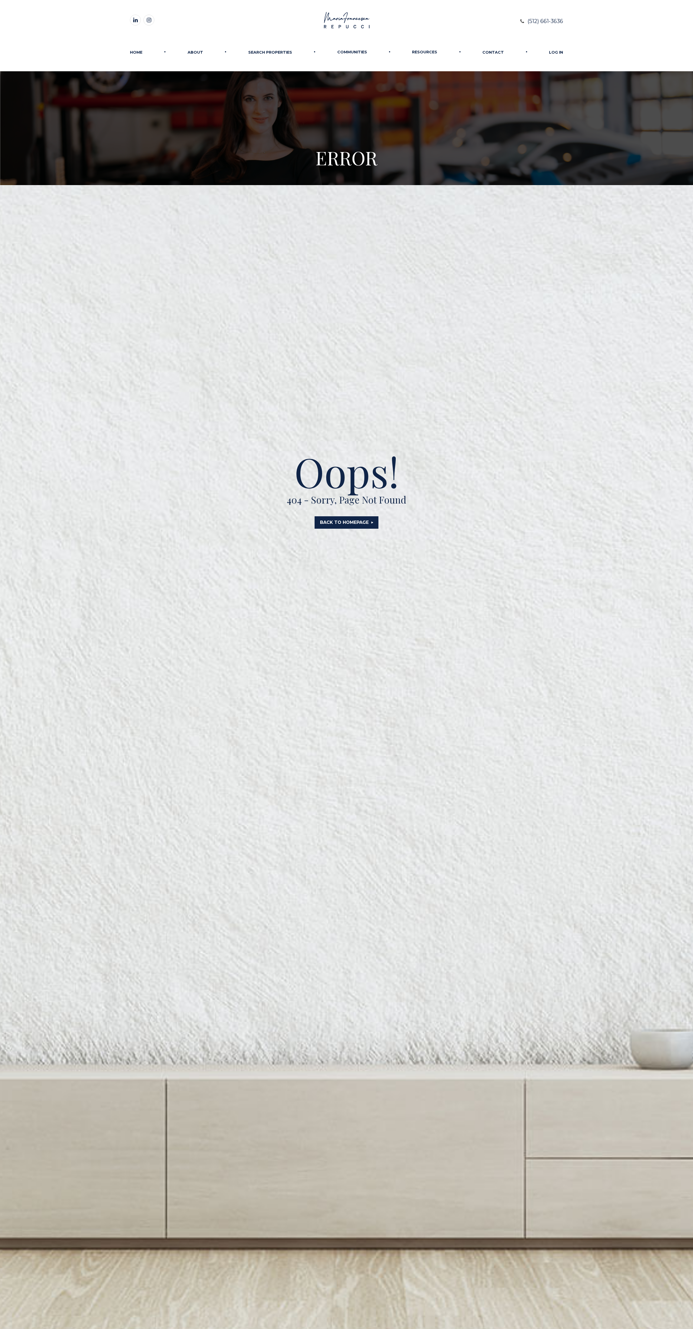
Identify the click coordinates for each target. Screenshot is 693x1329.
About (195, 52)
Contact (493, 52)
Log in (556, 52)
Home (136, 52)
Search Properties (270, 52)
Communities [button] (352, 52)
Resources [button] (424, 52)
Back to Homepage (344, 522)
